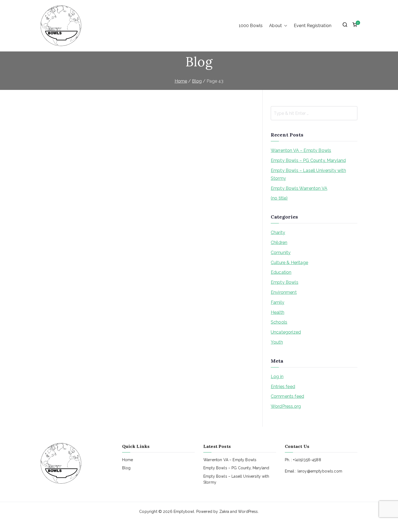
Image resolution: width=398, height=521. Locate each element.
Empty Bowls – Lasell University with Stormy (308, 174)
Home (127, 460)
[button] (284, 25)
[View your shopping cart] (354, 26)
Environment (284, 292)
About (275, 25)
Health (277, 312)
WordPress (248, 511)
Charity (278, 232)
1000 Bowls (251, 25)
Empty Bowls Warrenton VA (299, 188)
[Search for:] (314, 113)
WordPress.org (286, 406)
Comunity (281, 252)
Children (279, 242)
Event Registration (312, 25)
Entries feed (283, 386)
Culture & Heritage (289, 262)
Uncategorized (286, 332)
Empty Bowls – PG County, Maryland (308, 160)
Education (281, 272)
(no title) (279, 198)
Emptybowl (184, 511)
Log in (277, 376)
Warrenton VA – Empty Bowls (301, 150)
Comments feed (287, 396)
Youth (277, 342)
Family (277, 302)
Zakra (224, 511)
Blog (126, 468)
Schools (279, 322)
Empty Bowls (284, 282)
